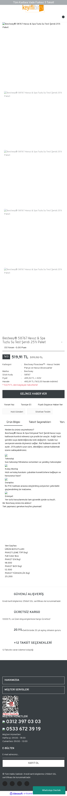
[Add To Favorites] (62, 340)
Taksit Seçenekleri (40, 422)
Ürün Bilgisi (13, 422)
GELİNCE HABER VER (33, 394)
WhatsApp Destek (51, 790)
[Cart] (62, 18)
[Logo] (34, 7)
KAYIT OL (33, 763)
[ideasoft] (16, 793)
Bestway (28, 371)
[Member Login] (33, 18)
